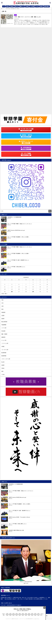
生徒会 (2, 368)
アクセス (37, 6)
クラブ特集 (26, 154)
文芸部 (2, 315)
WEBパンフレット (27, 142)
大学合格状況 (26, 148)
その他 (2, 374)
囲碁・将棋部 (4, 334)
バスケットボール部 (5, 358)
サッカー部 (3, 340)
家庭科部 (3, 337)
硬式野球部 (3, 355)
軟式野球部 (3, 352)
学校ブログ (16, 6)
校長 (2, 371)
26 (11, 291)
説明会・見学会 (27, 135)
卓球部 (2, 346)
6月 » (6, 293)
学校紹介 (11, 6)
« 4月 (2, 293)
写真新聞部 (3, 324)
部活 (2, 309)
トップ (4, 6)
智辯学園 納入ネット (47, 615)
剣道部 (2, 365)
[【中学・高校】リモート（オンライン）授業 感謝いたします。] (26, 20)
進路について (22, 6)
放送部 (2, 318)
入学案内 (27, 6)
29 (33, 291)
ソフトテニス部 (4, 343)
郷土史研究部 (4, 321)
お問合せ (41, 6)
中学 (2, 303)
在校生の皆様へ (46, 6)
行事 (2, 306)
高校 (2, 299)
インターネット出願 (27, 129)
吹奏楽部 (3, 312)
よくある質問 (32, 6)
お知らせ (7, 6)
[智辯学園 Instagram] (26, 185)
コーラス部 (3, 327)
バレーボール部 (4, 349)
